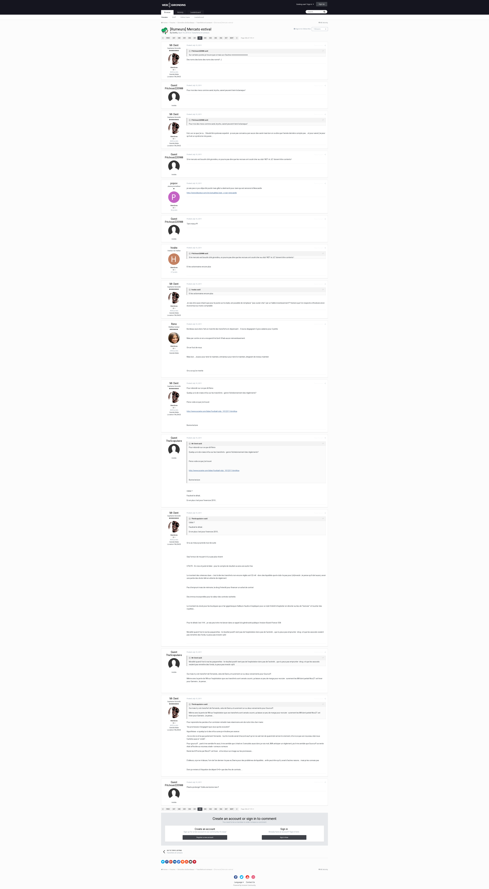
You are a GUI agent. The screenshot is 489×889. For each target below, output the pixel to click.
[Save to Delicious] (178, 862)
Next (231, 38)
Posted (194, 45)
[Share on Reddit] (182, 862)
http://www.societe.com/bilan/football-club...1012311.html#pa (212, 411)
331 (195, 38)
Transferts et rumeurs (200, 33)
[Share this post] (325, 45)
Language (238, 882)
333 (205, 38)
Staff (174, 17)
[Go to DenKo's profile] (164, 30)
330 (189, 38)
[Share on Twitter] (163, 862)
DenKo (175, 33)
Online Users (185, 17)
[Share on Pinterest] (194, 862)
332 (200, 38)
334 (210, 38)
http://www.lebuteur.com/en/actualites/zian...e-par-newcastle (212, 193)
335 (215, 38)
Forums (164, 17)
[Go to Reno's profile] (174, 338)
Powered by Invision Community (244, 885)
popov (174, 183)
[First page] (163, 38)
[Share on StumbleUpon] (186, 862)
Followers (317, 29)
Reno (174, 323)
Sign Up (322, 4)
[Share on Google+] (171, 862)
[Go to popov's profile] (174, 197)
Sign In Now (284, 837)
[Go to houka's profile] (174, 259)
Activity (180, 12)
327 (174, 38)
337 (226, 38)
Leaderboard (199, 17)
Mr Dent (174, 45)
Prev (168, 38)
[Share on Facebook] (167, 862)
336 (221, 38)
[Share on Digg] (174, 862)
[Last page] (237, 38)
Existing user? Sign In (304, 4)
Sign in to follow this (303, 29)
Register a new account (204, 837)
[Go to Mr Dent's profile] (174, 59)
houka (174, 247)
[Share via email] (190, 862)
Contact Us (250, 882)
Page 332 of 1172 (247, 38)
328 (179, 38)
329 (184, 38)
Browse (167, 12)
